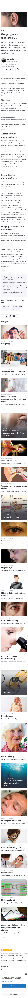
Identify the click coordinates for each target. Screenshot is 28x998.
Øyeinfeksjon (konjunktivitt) (13, 848)
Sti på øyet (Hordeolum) (11, 821)
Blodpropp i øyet (8, 900)
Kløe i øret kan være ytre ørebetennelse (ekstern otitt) (12, 783)
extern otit (5, 310)
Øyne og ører (6, 306)
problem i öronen (17, 306)
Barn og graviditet (12, 870)
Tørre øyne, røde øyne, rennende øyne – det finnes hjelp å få (13, 433)
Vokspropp (5, 344)
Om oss (3, 970)
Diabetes (10, 922)
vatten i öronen (16, 310)
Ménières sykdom (8, 461)
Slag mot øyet (7, 568)
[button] (25, 974)
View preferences (14, 994)
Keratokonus (6, 541)
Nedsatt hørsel (7, 716)
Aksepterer (14, 986)
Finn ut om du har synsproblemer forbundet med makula (13, 399)
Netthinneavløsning (9, 621)
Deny (14, 990)
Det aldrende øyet (8, 757)
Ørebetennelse (7, 873)
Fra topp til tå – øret (10, 517)
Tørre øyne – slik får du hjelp (13, 371)
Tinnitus (6, 692)
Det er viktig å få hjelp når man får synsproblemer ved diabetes (14, 927)
